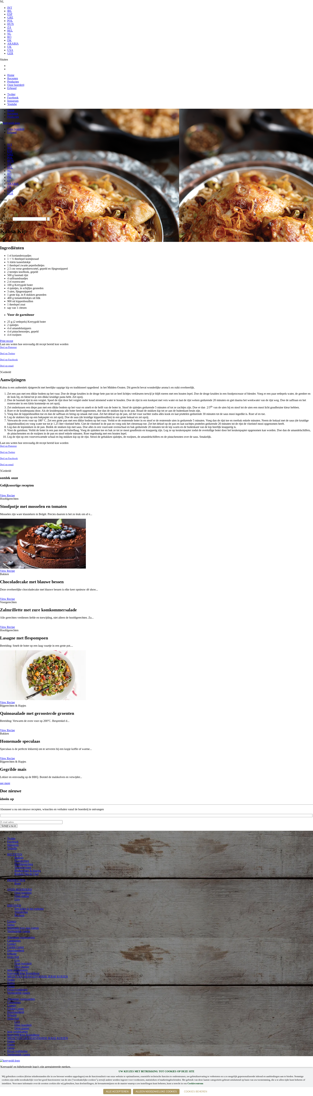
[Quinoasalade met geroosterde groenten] (43, 699)
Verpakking (21, 912)
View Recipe (7, 495)
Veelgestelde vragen (18, 931)
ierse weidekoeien (17, 970)
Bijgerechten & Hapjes (27, 870)
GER (10, 53)
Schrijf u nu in (8, 826)
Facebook (12, 97)
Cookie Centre (15, 947)
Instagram (12, 100)
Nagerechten (21, 860)
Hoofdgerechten (23, 864)
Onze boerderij (15, 84)
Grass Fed (13, 956)
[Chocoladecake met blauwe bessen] (43, 567)
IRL (9, 11)
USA (10, 50)
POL (10, 20)
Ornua (10, 924)
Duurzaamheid (15, 950)
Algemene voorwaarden (21, 937)
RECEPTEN (14, 854)
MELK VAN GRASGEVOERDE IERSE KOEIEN (37, 976)
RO (9, 37)
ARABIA (13, 43)
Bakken (18, 857)
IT (8, 180)
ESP (9, 14)
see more (5, 783)
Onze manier (21, 896)
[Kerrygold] (10, 122)
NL (9, 33)
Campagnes (14, 940)
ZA (9, 27)
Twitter (11, 94)
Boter (17, 883)
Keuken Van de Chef (26, 873)
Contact (11, 921)
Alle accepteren (117, 1091)
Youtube (12, 104)
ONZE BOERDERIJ (19, 889)
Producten (13, 81)
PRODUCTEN (16, 880)
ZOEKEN (6, 218)
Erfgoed (11, 88)
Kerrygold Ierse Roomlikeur (23, 973)
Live (17, 899)
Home (10, 75)
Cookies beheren (195, 1091)
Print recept (6, 340)
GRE (10, 17)
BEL (10, 30)
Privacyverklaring (17, 989)
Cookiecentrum (195, 1083)
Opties (11, 979)
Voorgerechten (22, 867)
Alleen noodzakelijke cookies (156, 1091)
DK (9, 40)
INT (9, 7)
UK (9, 46)
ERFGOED (14, 905)
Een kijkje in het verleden (29, 908)
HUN (10, 24)
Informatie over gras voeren (23, 927)
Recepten (12, 78)
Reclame (19, 915)
